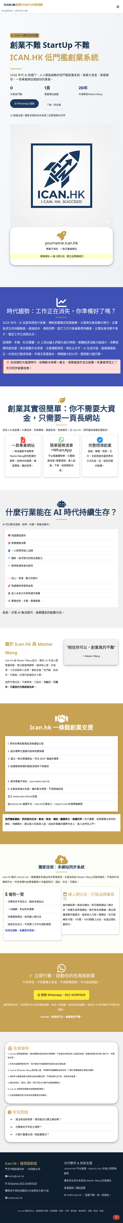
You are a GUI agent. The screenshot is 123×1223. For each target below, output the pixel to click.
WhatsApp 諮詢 (25, 103)
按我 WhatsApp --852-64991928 (62, 995)
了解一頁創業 (54, 104)
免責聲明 (69, 1187)
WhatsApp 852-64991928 (22, 1183)
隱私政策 (80, 1187)
